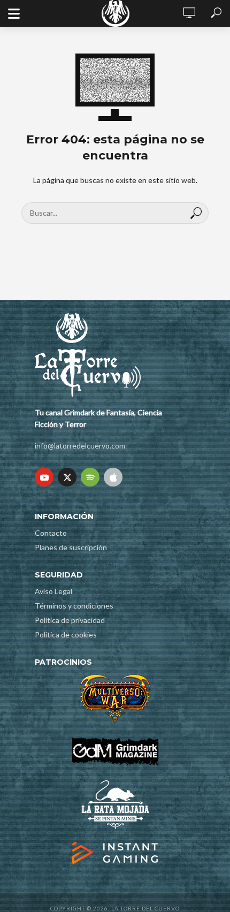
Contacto (51, 532)
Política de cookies (66, 634)
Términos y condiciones (74, 605)
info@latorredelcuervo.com (80, 445)
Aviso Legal (53, 591)
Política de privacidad (70, 620)
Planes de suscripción (71, 547)
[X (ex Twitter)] (67, 477)
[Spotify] (90, 477)
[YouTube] (44, 477)
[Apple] (113, 477)
